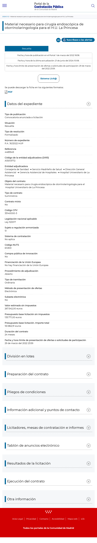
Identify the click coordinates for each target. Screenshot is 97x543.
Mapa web (72, 519)
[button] (4, 5)
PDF (10, 92)
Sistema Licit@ (48, 78)
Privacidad (31, 519)
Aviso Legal (17, 519)
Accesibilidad (58, 519)
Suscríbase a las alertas (79, 40)
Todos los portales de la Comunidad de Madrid (48, 528)
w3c (83, 519)
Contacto (44, 519)
